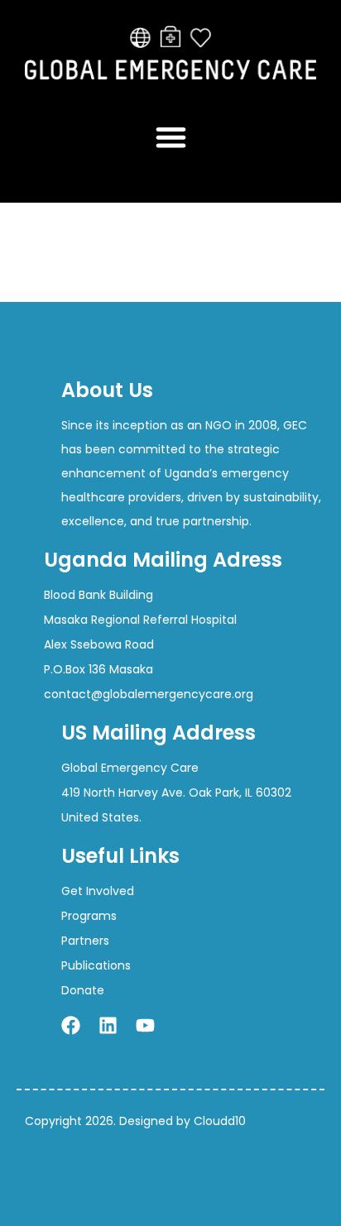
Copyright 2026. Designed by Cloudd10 (135, 1121)
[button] (170, 137)
